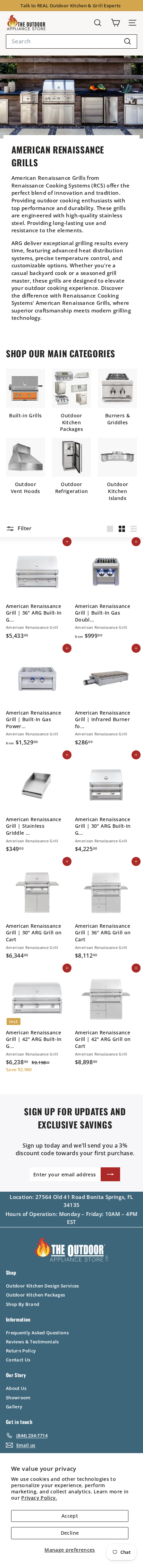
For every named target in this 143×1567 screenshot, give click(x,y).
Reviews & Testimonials (32, 1342)
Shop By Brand (23, 1304)
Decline (70, 1533)
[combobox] (71, 41)
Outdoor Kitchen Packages (35, 1295)
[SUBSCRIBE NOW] (110, 1174)
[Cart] (115, 23)
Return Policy (21, 1351)
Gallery (14, 1406)
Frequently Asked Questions (37, 1333)
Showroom (18, 1397)
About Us (16, 1388)
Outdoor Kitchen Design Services (42, 1286)
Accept (69, 1515)
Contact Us (18, 1360)
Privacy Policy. (39, 1497)
